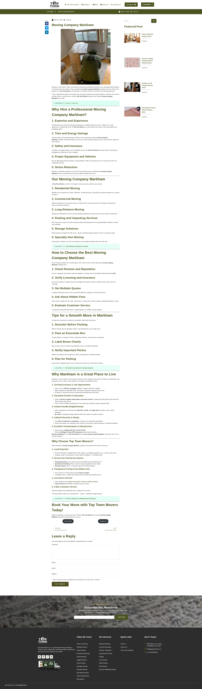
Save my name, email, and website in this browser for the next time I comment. (76, 579)
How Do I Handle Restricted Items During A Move (147, 61)
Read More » (145, 41)
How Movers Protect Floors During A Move (149, 110)
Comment (55, 544)
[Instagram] (47, 656)
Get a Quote (68, 521)
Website (54, 574)
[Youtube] (51, 656)
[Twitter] (43, 656)
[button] (47, 23)
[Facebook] (39, 656)
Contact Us (103, 521)
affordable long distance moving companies (79, 368)
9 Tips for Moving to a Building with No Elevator (81, 498)
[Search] (153, 21)
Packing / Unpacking (72, 103)
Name (54, 562)
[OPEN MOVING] (89, 4)
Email (54, 568)
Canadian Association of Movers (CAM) (79, 481)
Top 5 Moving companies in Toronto (77, 246)
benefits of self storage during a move (147, 85)
